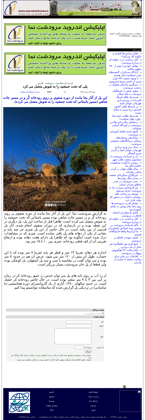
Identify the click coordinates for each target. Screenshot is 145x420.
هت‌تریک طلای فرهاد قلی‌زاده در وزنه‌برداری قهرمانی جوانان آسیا (128, 100)
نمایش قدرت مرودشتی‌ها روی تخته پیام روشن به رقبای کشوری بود (125, 206)
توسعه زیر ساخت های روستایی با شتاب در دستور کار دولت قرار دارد (125, 196)
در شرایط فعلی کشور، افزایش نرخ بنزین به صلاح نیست (127, 109)
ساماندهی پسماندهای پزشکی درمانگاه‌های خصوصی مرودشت (125, 140)
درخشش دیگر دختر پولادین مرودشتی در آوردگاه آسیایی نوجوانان (125, 125)
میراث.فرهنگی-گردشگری (30, 92)
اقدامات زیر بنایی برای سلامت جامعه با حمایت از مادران (127, 259)
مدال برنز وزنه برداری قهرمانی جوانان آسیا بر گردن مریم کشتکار (126, 150)
